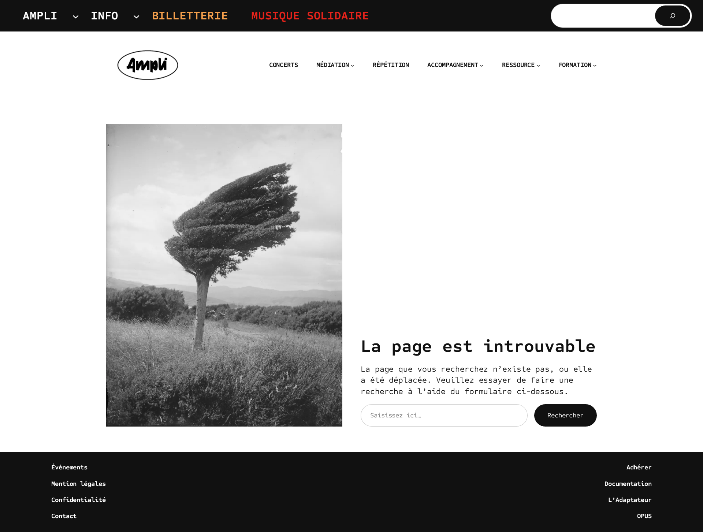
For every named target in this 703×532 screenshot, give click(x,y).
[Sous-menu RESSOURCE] (538, 65)
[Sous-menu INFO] (136, 15)
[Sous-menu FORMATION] (595, 65)
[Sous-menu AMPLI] (75, 15)
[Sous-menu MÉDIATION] (352, 65)
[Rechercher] (672, 15)
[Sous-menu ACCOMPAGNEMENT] (482, 65)
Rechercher (565, 415)
